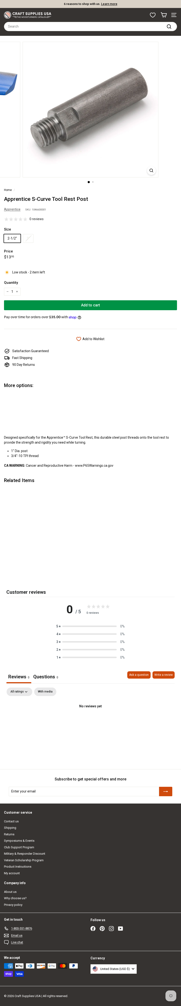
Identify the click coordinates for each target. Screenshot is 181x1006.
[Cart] (163, 15)
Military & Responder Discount (24, 853)
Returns (9, 834)
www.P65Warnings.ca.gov (94, 465)
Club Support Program (19, 847)
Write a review (163, 674)
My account (12, 873)
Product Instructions (17, 866)
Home (8, 190)
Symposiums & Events (19, 840)
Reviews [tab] (18, 677)
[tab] (45, 677)
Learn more (109, 4)
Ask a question (139, 674)
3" (28, 238)
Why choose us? (15, 898)
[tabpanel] (90, 722)
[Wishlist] (152, 15)
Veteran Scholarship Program (24, 860)
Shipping (10, 827)
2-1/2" (12, 238)
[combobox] (90, 26)
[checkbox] (45, 692)
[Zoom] (151, 170)
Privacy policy (13, 905)
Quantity (11, 282)
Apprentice (12, 209)
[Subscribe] (165, 791)
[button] (90, 626)
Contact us (11, 821)
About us (10, 892)
